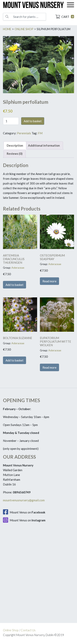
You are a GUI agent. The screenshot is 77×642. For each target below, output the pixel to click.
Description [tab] (15, 145)
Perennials (24, 133)
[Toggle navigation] (70, 5)
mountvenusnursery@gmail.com (24, 500)
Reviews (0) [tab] (15, 153)
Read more (49, 281)
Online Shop (10, 630)
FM (40, 133)
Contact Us (28, 630)
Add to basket (33, 121)
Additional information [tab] (44, 145)
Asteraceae (17, 267)
